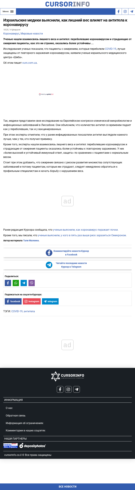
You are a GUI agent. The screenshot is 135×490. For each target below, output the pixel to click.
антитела (29, 311)
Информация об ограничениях (24, 423)
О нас (9, 408)
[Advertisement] (65, 79)
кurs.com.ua (29, 62)
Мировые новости (32, 33)
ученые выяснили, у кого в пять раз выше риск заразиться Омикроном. (82, 235)
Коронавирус (11, 33)
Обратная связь (16, 415)
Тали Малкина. (31, 240)
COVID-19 (110, 48)
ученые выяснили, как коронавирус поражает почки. (85, 229)
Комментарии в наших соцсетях (25, 430)
